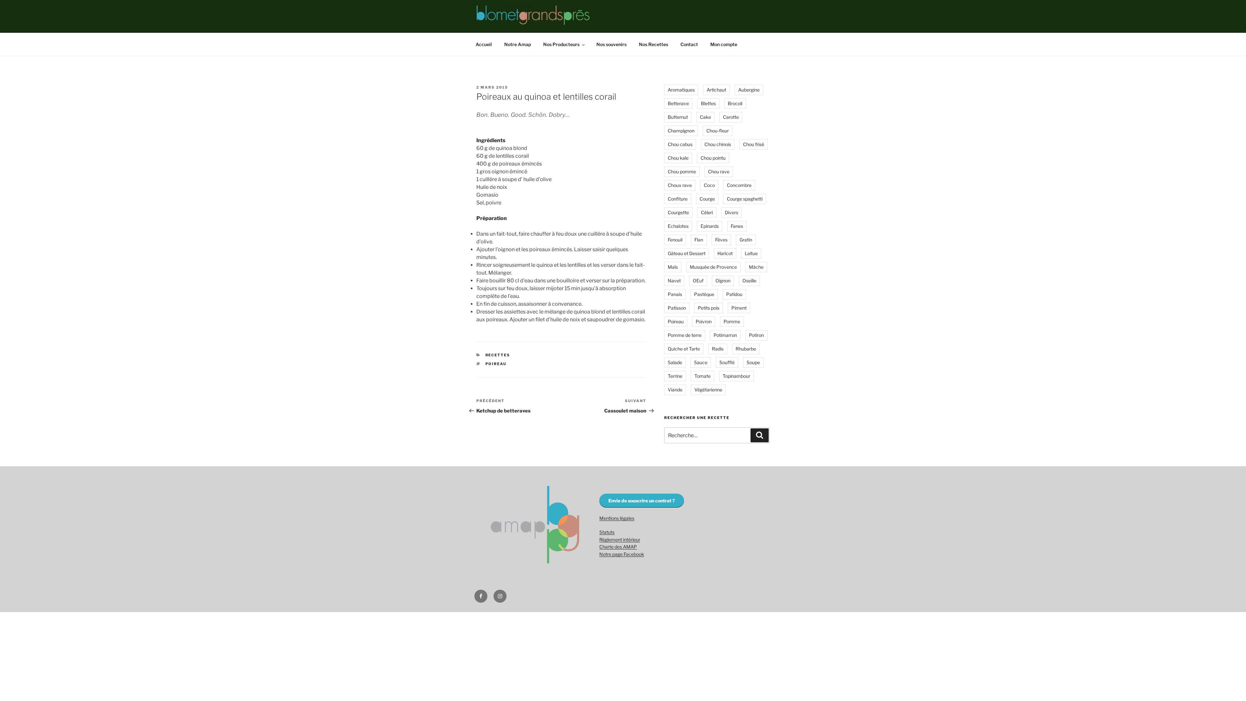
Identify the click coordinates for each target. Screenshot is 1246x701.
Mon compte (723, 44)
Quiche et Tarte (684, 348)
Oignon (722, 280)
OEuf (698, 280)
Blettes (708, 103)
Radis (718, 348)
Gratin (745, 239)
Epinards (710, 226)
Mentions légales (616, 518)
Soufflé (727, 362)
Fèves (721, 239)
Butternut (678, 117)
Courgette (678, 212)
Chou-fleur (717, 130)
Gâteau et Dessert (686, 253)
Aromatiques (681, 89)
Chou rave (718, 171)
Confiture (678, 199)
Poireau (496, 364)
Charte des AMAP (618, 546)
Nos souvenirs (611, 44)
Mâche (756, 267)
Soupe (753, 362)
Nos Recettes (653, 44)
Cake (705, 117)
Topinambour (736, 376)
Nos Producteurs (561, 44)
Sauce (700, 362)
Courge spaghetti (745, 199)
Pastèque (704, 294)
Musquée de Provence (713, 267)
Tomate (702, 376)
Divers (731, 212)
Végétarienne (708, 389)
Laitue (751, 253)
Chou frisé (753, 144)
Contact (689, 44)
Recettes (497, 355)
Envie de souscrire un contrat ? (641, 500)
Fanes (737, 226)
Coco (709, 185)
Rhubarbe (746, 348)
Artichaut (716, 89)
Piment (739, 308)
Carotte (731, 117)
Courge (707, 199)
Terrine (675, 376)
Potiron (756, 335)
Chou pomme (682, 171)
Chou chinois (717, 144)
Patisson (677, 308)
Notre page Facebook (621, 554)
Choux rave (680, 185)
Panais (675, 294)
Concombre (739, 185)
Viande (675, 389)
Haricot (725, 253)
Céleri (707, 212)
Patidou (734, 294)
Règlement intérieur (619, 539)
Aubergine (749, 89)
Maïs (673, 267)
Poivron (704, 321)
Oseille (749, 280)
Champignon (681, 130)
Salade (675, 362)
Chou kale (678, 158)
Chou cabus (680, 144)
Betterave (678, 103)
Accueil (484, 44)
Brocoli (735, 103)
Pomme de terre (685, 335)
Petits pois (708, 308)
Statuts (607, 532)
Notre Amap (517, 44)
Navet (674, 280)
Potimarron (725, 335)
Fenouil (675, 239)
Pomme (732, 321)
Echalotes (678, 226)
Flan (698, 239)
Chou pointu (713, 158)
